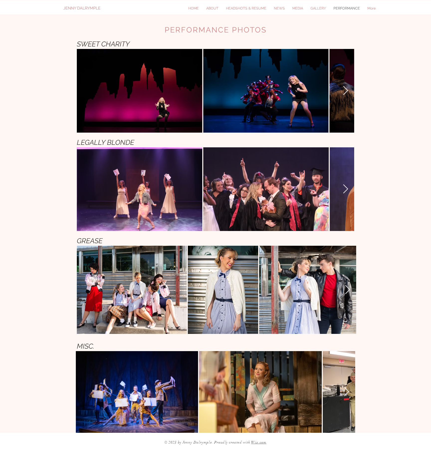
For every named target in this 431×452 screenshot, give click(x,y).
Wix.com (258, 442)
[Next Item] (345, 189)
